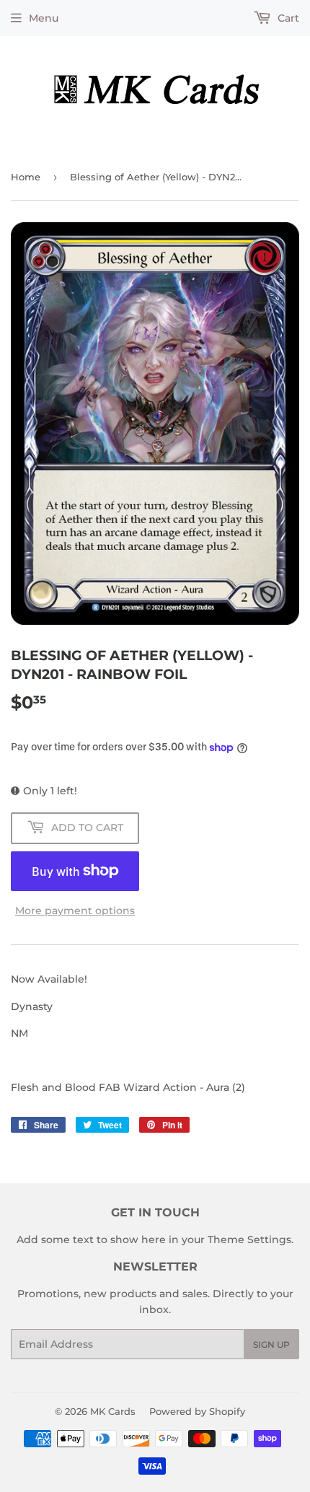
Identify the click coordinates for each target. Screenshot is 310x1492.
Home (25, 177)
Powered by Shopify (197, 1411)
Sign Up (271, 1344)
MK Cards (113, 1411)
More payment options (75, 910)
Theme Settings (249, 1239)
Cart (287, 18)
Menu (43, 18)
